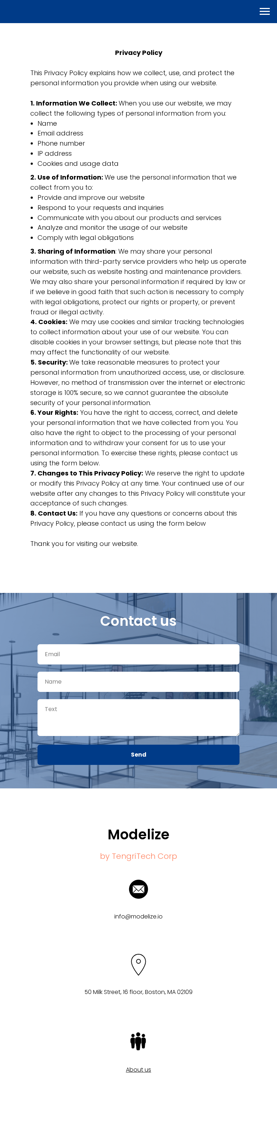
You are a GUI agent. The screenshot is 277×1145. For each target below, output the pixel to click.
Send (138, 754)
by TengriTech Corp (138, 856)
